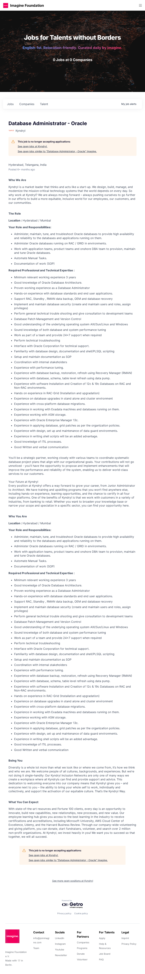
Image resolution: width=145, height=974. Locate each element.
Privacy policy (64, 913)
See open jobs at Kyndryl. (32, 146)
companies (26, 104)
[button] (5, 5)
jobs (10, 104)
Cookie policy (81, 913)
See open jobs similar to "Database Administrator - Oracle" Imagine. (57, 151)
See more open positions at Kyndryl (72, 880)
